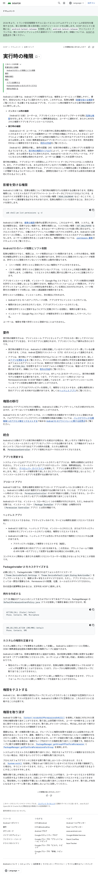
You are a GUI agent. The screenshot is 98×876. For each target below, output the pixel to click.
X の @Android (41, 823)
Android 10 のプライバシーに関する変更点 (65, 421)
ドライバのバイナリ (11, 843)
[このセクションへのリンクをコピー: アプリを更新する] (25, 457)
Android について (10, 864)
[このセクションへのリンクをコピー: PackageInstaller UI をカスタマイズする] (50, 567)
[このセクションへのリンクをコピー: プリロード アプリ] (24, 482)
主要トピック (29, 47)
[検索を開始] (59, 3)
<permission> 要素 (84, 238)
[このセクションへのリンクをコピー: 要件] (11, 332)
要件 (5, 827)
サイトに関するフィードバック (80, 864)
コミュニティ (25, 864)
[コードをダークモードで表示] (90, 209)
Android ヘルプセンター (76, 823)
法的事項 (36, 864)
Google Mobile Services (75, 835)
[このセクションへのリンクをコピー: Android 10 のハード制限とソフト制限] (49, 248)
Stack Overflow (72, 839)
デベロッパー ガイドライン (31, 468)
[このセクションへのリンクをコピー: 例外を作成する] (23, 594)
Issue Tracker (71, 843)
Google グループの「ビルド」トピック (49, 846)
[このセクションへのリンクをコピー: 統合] (11, 435)
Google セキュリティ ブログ (46, 835)
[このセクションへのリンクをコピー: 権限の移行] (20, 401)
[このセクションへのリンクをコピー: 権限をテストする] (30, 690)
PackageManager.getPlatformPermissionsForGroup (28, 747)
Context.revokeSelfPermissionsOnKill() (44, 718)
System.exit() (15, 763)
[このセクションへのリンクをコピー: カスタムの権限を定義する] (35, 640)
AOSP (5, 47)
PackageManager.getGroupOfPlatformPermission (60, 744)
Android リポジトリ (11, 823)
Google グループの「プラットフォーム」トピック (49, 840)
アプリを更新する (18, 360)
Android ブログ (41, 831)
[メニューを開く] (4, 3)
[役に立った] (89, 47)
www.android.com (74, 831)
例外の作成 (46, 143)
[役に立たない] (93, 47)
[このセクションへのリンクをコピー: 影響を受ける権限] (30, 185)
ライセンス (47, 864)
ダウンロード (8, 831)
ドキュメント (9, 11)
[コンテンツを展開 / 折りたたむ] (20, 64)
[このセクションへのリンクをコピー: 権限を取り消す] (27, 712)
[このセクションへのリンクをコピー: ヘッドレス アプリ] (24, 515)
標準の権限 (29, 223)
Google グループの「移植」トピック (49, 852)
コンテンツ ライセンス (46, 804)
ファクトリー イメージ (12, 839)
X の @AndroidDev (42, 827)
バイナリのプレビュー (12, 835)
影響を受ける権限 (84, 100)
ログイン (91, 3)
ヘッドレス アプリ (67, 390)
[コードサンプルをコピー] (93, 209)
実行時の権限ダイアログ (40, 151)
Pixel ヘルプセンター (74, 827)
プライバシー (59, 864)
